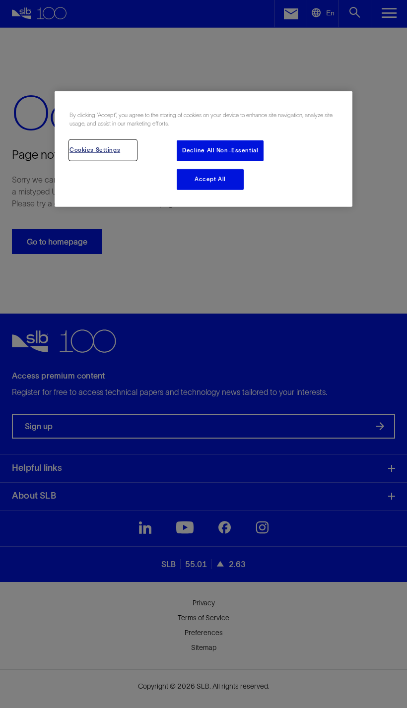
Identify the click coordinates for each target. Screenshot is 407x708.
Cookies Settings (94, 150)
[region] (203, 149)
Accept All (210, 179)
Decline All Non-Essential (220, 150)
